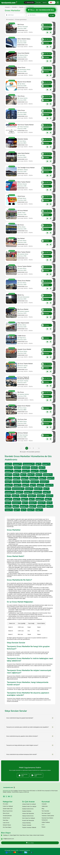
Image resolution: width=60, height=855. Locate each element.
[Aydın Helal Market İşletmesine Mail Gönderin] (47, 161)
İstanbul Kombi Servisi (27, 809)
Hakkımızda (44, 806)
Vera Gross (21, 96)
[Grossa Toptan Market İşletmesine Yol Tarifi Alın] (50, 274)
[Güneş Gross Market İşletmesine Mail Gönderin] (47, 288)
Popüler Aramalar (26, 825)
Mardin (8, 499)
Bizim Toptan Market (24, 182)
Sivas (16, 506)
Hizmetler (14, 7)
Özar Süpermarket (23, 323)
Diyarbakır (34, 478)
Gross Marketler (30, 7)
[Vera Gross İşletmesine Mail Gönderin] (47, 104)
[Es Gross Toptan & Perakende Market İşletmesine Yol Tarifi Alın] (50, 385)
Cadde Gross (22, 336)
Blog (43, 808)
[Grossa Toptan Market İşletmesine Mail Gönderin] (47, 274)
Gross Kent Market (23, 53)
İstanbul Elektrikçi (26, 811)
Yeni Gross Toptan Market (26, 125)
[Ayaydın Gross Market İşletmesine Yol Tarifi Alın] (50, 357)
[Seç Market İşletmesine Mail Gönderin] (47, 244)
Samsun (41, 503)
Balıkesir (9, 471)
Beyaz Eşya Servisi (7, 811)
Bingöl (8, 475)
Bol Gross (21, 225)
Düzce (43, 478)
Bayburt (34, 471)
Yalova (31, 510)
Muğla (25, 499)
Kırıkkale (28, 492)
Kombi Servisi (6, 818)
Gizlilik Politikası (46, 822)
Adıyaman (17, 464)
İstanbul (49, 485)
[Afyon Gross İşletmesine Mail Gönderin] (47, 75)
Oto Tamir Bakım (7, 827)
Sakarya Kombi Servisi (27, 816)
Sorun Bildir (30, 842)
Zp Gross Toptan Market (25, 363)
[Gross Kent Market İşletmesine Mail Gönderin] (47, 61)
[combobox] (15, 15)
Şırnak (33, 506)
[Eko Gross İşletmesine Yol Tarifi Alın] (50, 400)
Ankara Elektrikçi (26, 823)
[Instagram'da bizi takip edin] (11, 796)
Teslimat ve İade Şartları (48, 815)
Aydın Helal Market (23, 153)
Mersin (16, 499)
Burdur (31, 475)
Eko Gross (21, 392)
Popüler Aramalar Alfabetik (29, 827)
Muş (31, 499)
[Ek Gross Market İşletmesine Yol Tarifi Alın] (50, 439)
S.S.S (43, 825)
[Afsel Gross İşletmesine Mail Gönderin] (47, 204)
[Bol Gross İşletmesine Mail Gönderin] (47, 232)
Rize (25, 503)
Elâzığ (8, 482)
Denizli (25, 478)
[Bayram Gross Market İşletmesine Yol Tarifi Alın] (50, 89)
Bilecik (43, 471)
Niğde (48, 499)
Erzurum (25, 482)
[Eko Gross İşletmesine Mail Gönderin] (47, 400)
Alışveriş (21, 7)
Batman (25, 471)
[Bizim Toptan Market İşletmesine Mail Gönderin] (47, 189)
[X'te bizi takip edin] (6, 796)
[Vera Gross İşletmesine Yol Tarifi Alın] (50, 104)
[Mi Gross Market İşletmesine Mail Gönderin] (47, 218)
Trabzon (8, 510)
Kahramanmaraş (18, 489)
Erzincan (16, 482)
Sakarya (32, 503)
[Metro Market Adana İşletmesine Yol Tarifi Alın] (50, 46)
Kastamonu (9, 492)
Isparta (40, 485)
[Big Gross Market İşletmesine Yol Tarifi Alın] (50, 317)
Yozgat (39, 510)
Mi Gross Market (23, 210)
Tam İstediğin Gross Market (26, 168)
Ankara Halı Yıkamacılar (28, 813)
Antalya (26, 468)
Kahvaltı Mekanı (7, 825)
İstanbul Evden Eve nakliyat (29, 806)
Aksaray (46, 464)
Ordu (8, 503)
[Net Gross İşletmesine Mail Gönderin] (47, 32)
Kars (46, 489)
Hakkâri (17, 485)
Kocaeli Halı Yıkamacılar (28, 820)
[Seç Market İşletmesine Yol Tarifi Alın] (50, 244)
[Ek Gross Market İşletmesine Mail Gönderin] (47, 439)
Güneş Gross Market (24, 281)
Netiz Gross (21, 110)
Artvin (34, 468)
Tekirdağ (41, 506)
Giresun (8, 485)
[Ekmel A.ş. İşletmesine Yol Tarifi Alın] (50, 302)
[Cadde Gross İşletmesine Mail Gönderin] (47, 341)
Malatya (40, 496)
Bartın (18, 471)
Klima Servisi (6, 813)
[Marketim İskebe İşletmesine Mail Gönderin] (47, 146)
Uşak (17, 510)
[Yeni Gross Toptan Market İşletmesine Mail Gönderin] (47, 132)
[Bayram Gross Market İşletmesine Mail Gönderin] (47, 89)
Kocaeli (15, 496)
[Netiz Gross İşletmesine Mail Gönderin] (47, 118)
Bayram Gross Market (24, 82)
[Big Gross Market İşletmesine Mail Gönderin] (47, 317)
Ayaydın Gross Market (24, 349)
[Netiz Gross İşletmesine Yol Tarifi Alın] (50, 118)
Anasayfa (7, 7)
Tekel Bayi (5, 820)
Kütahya (32, 496)
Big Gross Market (23, 309)
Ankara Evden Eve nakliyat (29, 804)
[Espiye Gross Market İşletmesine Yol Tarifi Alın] (50, 411)
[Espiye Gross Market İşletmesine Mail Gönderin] (47, 411)
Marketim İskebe (23, 139)
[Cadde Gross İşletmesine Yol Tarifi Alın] (50, 341)
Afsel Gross (21, 196)
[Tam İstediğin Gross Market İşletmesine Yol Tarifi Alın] (50, 175)
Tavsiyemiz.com (7, 790)
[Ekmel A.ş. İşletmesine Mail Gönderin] (47, 302)
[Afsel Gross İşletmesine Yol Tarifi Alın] (50, 204)
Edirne (51, 478)
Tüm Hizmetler (45, 811)
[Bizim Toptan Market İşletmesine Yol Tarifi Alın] (50, 189)
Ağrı (38, 464)
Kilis (7, 496)
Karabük (29, 489)
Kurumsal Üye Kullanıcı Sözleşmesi (47, 819)
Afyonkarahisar (28, 464)
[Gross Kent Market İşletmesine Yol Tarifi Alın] (50, 61)
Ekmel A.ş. (21, 295)
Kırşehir (46, 492)
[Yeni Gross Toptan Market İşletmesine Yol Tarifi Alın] (50, 132)
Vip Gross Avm (22, 419)
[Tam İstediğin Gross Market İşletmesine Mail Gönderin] (47, 175)
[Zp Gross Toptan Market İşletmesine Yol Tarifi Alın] (50, 371)
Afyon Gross (21, 67)
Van (23, 510)
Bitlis (16, 475)
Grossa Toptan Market (24, 266)
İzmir (8, 489)
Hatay (26, 485)
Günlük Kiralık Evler (8, 808)
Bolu (23, 475)
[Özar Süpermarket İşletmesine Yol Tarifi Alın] (50, 328)
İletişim (43, 827)
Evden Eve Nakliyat (8, 806)
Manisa (49, 496)
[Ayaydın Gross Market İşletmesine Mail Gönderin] (47, 357)
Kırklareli (38, 492)
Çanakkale (48, 475)
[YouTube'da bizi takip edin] (9, 796)
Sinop (8, 506)
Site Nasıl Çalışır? (46, 813)
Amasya (8, 468)
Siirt (49, 503)
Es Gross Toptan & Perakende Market (23, 378)
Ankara (17, 468)
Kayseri (19, 492)
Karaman (38, 489)
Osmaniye (17, 503)
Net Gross (21, 24)
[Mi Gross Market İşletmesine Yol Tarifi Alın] (50, 218)
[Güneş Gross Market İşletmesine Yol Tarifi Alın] (50, 288)
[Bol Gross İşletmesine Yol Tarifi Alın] (50, 232)
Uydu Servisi (6, 822)
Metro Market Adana (24, 39)
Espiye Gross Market (24, 406)
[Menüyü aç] (57, 2)
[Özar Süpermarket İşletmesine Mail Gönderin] (47, 328)
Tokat (50, 506)
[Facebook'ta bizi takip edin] (4, 796)
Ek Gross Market (23, 433)
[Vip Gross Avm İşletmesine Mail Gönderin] (47, 427)
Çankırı (8, 478)
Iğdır (32, 485)
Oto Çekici (5, 804)
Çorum (17, 478)
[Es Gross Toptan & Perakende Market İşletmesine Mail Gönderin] (47, 385)
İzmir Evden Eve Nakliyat (28, 818)
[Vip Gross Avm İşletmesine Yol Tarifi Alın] (50, 427)
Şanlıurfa (24, 506)
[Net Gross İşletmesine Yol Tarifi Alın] (50, 32)
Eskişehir (34, 482)
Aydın (42, 468)
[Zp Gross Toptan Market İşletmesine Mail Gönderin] (47, 371)
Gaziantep (44, 482)
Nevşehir (40, 499)
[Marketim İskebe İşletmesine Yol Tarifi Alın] (50, 146)
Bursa (39, 475)
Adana (8, 464)
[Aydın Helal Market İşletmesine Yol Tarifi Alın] (50, 161)
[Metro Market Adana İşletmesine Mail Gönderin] (47, 46)
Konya (24, 496)
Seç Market (21, 238)
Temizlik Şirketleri (7, 815)
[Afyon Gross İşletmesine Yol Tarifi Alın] (50, 75)
